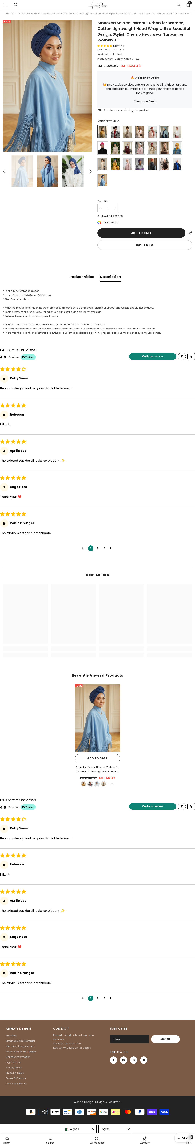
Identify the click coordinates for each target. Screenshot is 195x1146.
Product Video (81, 276)
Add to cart (141, 233)
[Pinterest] (133, 1060)
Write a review (153, 356)
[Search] (16, 4)
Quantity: (103, 201)
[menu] (5, 4)
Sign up (165, 1038)
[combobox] (80, 1129)
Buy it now (145, 245)
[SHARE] (188, 233)
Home (9, 13)
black (90, 784)
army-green (83, 784)
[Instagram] (123, 1060)
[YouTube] (143, 1060)
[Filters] (182, 356)
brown (103, 784)
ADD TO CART (97, 758)
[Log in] (179, 5)
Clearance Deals (145, 101)
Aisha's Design (83, 1102)
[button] (4, 171)
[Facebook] (113, 1060)
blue (97, 784)
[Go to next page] (112, 548)
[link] (25, 648)
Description (110, 276)
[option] (47, 86)
